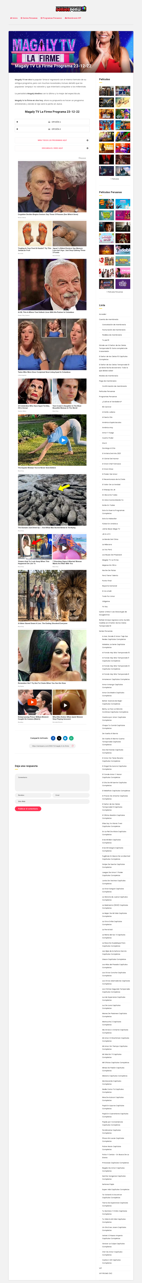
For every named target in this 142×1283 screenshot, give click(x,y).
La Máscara (107, 544)
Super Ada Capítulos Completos (115, 1189)
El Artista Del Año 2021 (111, 453)
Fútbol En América (110, 524)
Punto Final (106, 580)
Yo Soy (105, 606)
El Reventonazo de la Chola (113, 479)
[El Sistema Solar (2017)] (106, 276)
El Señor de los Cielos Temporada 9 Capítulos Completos (112, 807)
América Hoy (107, 427)
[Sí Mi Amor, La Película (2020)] (122, 276)
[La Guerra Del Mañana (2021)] (122, 174)
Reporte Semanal (109, 586)
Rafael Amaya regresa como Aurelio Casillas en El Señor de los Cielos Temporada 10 (114, 623)
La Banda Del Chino (110, 539)
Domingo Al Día (108, 448)
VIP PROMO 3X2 (105, 1273)
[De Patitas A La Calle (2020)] (122, 265)
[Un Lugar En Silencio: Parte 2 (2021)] (122, 163)
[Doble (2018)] (122, 253)
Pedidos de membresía (112, 335)
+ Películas (114, 179)
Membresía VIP (74, 18)
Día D (104, 443)
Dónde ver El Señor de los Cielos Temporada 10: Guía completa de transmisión (113, 348)
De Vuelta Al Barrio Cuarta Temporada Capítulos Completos (113, 742)
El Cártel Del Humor (110, 458)
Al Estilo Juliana (108, 412)
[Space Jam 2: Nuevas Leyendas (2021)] (122, 152)
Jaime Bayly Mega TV (111, 529)
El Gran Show (107, 469)
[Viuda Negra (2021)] (106, 163)
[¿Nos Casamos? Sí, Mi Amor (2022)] (122, 207)
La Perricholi (107, 929)
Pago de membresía (107, 381)
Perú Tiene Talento (110, 575)
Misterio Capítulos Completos (114, 1076)
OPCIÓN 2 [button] (56, 129)
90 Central (106, 407)
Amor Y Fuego (108, 433)
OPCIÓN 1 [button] (56, 122)
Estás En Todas (108, 505)
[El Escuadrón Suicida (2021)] (106, 129)
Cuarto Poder (108, 438)
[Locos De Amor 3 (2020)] (106, 265)
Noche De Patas (109, 570)
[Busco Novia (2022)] (106, 219)
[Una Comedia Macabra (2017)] (122, 287)
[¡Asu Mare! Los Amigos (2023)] (106, 207)
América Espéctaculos (111, 422)
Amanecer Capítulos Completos (116, 679)
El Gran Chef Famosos (111, 464)
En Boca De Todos (109, 495)
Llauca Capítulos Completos (114, 959)
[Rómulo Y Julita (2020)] (106, 287)
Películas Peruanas (107, 391)
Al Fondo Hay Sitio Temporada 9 (115, 674)
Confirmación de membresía (114, 386)
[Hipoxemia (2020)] (106, 230)
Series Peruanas (30, 18)
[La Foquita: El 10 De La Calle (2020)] (106, 253)
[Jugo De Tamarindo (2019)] (122, 219)
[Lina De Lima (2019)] (122, 242)
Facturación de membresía (113, 330)
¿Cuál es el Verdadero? (112, 401)
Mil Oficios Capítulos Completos (115, 1062)
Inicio (15, 18)
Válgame (106, 601)
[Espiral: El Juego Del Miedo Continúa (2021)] (106, 174)
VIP (100, 1268)
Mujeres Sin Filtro (109, 565)
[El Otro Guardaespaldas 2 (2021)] (106, 117)
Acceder (102, 314)
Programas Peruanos (52, 18)
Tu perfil (105, 340)
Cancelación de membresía (114, 324)
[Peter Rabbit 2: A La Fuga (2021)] (122, 129)
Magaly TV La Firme (110, 560)
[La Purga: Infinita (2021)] (106, 152)
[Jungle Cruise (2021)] (106, 140)
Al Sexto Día (107, 417)
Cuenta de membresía (108, 319)
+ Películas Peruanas (114, 292)
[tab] (52, 122)
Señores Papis (108, 1184)
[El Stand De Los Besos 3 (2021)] (122, 94)
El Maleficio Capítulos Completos (116, 790)
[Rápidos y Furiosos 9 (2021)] (122, 140)
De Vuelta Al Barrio (110, 733)
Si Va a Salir (107, 591)
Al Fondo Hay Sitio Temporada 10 (116, 652)
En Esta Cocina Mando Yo (112, 500)
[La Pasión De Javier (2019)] (122, 230)
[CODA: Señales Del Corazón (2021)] (106, 94)
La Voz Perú (107, 549)
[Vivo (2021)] (122, 117)
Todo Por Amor (108, 596)
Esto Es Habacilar (109, 518)
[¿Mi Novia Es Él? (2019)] (106, 242)
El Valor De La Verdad (111, 484)
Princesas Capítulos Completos (115, 1163)
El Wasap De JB (108, 490)
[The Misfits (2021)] (122, 106)
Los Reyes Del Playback (112, 555)
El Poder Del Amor (109, 474)
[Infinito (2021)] (106, 106)
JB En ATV (106, 534)
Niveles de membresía (108, 376)
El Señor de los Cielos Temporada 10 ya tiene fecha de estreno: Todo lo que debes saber (114, 367)
